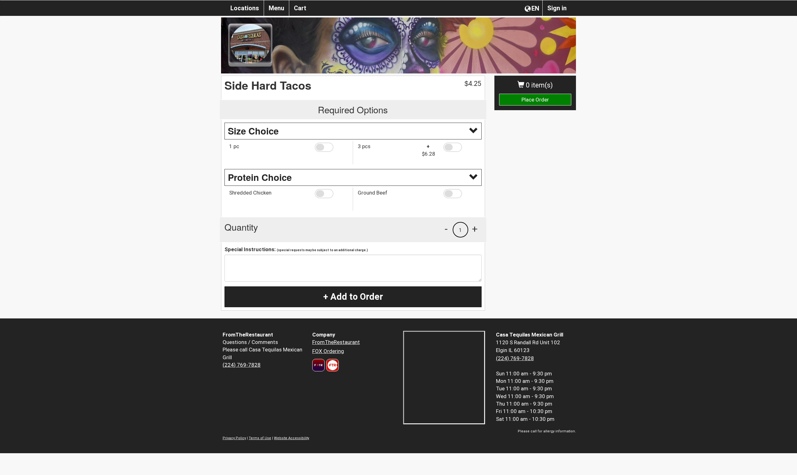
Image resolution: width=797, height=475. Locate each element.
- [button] (446, 229)
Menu (276, 8)
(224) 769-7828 (242, 365)
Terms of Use (260, 438)
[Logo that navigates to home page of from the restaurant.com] (318, 365)
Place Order (535, 99)
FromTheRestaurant (336, 342)
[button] (331, 147)
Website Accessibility (291, 438)
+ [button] (475, 229)
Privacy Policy (234, 438)
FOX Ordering (328, 351)
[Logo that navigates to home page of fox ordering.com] (332, 365)
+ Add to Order (353, 296)
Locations (244, 8)
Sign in (557, 8)
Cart (300, 8)
